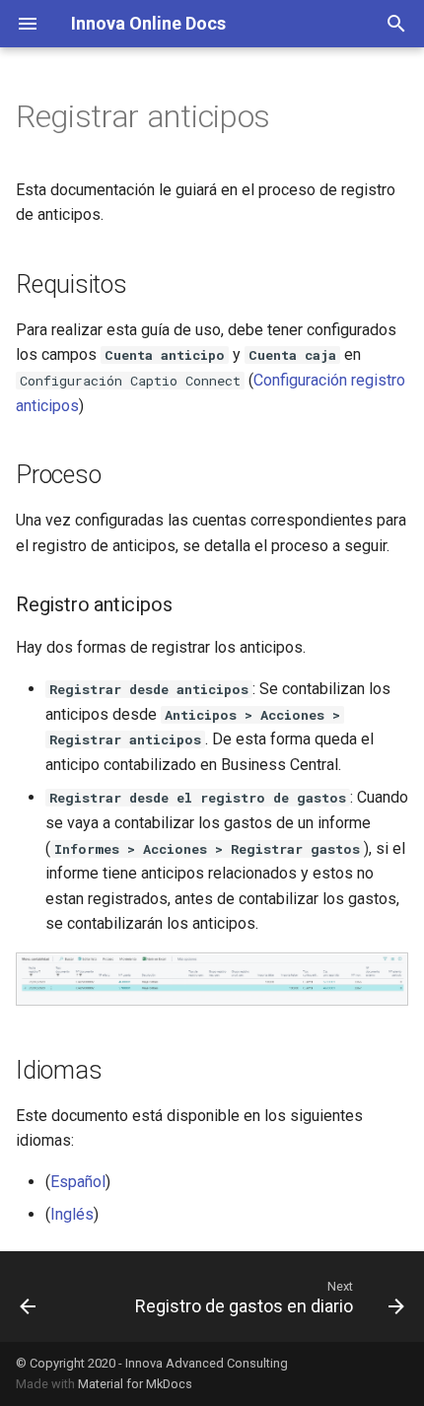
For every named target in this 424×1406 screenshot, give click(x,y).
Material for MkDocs (135, 1383)
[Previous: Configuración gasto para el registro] (28, 1296)
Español (78, 1181)
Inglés (72, 1214)
